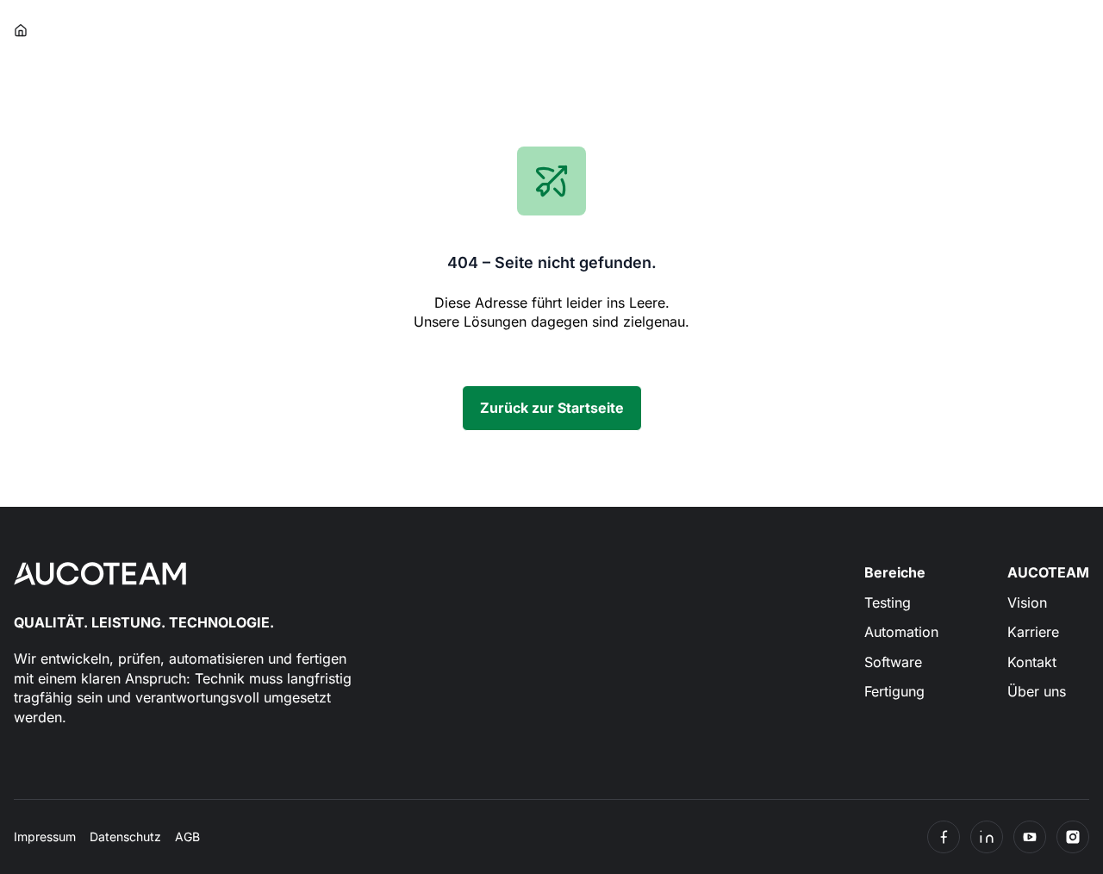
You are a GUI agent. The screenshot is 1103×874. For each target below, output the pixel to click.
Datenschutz (125, 836)
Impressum (45, 836)
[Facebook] (943, 837)
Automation (901, 631)
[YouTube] (1029, 837)
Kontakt (1031, 662)
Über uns (1036, 691)
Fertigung (894, 691)
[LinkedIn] (986, 837)
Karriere (1033, 631)
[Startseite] (21, 31)
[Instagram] (1072, 837)
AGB (187, 836)
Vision (1027, 602)
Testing (887, 602)
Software (893, 662)
